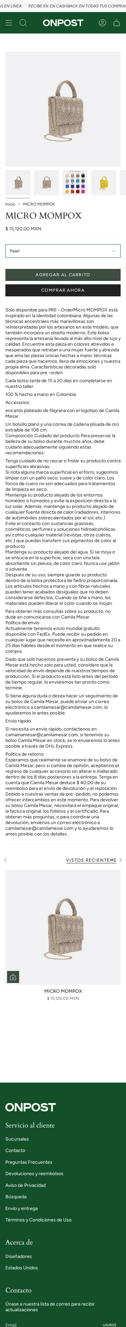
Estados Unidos (21, 1268)
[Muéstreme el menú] (8, 23)
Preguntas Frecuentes (28, 1162)
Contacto (15, 1150)
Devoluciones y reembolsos (34, 1173)
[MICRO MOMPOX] (63, 927)
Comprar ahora (63, 290)
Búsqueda (16, 1197)
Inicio (10, 204)
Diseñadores (18, 1256)
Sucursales (17, 1139)
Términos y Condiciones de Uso (38, 1220)
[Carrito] (117, 23)
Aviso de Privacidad (25, 1185)
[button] (23, 23)
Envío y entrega (21, 1208)
